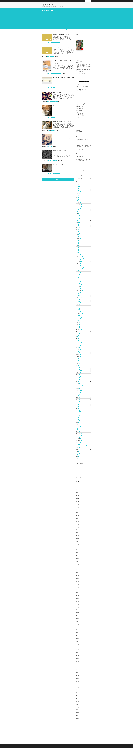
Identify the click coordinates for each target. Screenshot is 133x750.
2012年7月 (77, 698)
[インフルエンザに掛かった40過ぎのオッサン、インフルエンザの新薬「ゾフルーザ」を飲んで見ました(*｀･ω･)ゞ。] (47, 66)
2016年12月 (77, 627)
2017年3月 (77, 623)
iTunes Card (78, 392)
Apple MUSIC (78, 438)
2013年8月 (77, 689)
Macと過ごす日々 (78, 466)
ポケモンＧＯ (78, 261)
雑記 (77, 197)
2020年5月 (77, 564)
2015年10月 (77, 649)
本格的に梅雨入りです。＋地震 (59, 150)
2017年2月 (77, 624)
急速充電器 (78, 238)
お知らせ (78, 324)
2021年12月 (77, 535)
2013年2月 (77, 692)
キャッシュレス (79, 297)
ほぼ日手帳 (78, 318)
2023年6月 (77, 507)
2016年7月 (77, 635)
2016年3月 (77, 641)
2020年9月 (77, 558)
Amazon (78, 449)
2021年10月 (77, 538)
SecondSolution (78, 468)
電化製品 (78, 193)
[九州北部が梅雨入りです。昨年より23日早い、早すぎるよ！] (47, 79)
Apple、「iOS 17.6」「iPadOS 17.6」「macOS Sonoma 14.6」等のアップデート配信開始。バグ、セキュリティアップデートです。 (83, 149)
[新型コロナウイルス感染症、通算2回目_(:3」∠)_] (47, 37)
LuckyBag (78, 383)
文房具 (77, 231)
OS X (77, 358)
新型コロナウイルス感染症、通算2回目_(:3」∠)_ (63, 34)
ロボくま (58, 56)
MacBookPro (78, 370)
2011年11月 (77, 710)
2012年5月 (77, 701)
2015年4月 (77, 658)
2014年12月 (77, 664)
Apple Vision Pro (79, 435)
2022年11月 (77, 518)
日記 (48, 56)
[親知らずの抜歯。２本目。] (47, 168)
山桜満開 (77, 156)
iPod (77, 395)
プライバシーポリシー (79, 477)
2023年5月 (77, 509)
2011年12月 (77, 709)
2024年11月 (77, 484)
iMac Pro (78, 415)
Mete (77, 365)
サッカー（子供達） (79, 290)
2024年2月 (77, 495)
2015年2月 (77, 661)
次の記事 (57, 179)
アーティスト (78, 311)
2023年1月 (77, 515)
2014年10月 (77, 667)
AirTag (77, 451)
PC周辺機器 (78, 356)
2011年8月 (77, 715)
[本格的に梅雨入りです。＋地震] (47, 154)
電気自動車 (78, 191)
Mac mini (78, 379)
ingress (77, 413)
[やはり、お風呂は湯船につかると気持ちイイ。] (47, 125)
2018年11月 (77, 592)
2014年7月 (77, 672)
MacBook (78, 374)
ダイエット (78, 279)
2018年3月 (77, 604)
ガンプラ (78, 299)
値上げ (77, 252)
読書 (77, 209)
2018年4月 (77, 603)
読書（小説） (78, 202)
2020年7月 (77, 561)
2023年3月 (77, 512)
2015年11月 (77, 647)
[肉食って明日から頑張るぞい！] (47, 96)
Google (77, 424)
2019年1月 (77, 589)
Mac (77, 381)
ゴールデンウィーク (53, 101)
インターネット (79, 306)
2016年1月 (77, 644)
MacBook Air (78, 372)
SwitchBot (78, 347)
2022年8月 (77, 523)
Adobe (77, 456)
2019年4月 (77, 584)
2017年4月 (77, 621)
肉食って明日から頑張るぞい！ (59, 92)
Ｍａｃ (77, 186)
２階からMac (47, 5)
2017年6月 (77, 618)
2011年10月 (77, 712)
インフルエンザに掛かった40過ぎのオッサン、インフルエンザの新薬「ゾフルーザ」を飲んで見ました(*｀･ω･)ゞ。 (63, 62)
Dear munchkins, (78, 467)
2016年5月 (77, 638)
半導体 (77, 245)
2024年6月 (77, 489)
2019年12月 (77, 572)
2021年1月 (77, 552)
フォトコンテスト (79, 268)
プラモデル (78, 265)
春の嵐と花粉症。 (56, 105)
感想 (60, 73)
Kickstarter (78, 388)
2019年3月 (77, 586)
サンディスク (78, 288)
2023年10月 (77, 501)
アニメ (77, 315)
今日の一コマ (78, 254)
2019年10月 (77, 575)
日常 (48, 160)
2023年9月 (77, 503)
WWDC (77, 327)
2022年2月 (77, 532)
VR (77, 336)
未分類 (78, 222)
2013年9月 (77, 687)
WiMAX (77, 333)
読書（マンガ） (79, 204)
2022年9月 (77, 521)
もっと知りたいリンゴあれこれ (80, 463)
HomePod (78, 420)
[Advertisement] (66, 19)
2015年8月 (77, 652)
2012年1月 (77, 707)
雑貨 (77, 195)
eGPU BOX (78, 426)
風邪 (51, 146)
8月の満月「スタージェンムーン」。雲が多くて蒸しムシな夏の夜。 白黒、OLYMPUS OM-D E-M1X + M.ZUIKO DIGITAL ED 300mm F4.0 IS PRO (83, 143)
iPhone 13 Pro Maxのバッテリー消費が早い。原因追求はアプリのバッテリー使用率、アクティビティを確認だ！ (83, 164)
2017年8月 (77, 615)
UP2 (77, 340)
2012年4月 (77, 703)
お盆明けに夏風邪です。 (58, 135)
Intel (77, 408)
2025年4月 (77, 483)
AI (77, 454)
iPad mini (78, 401)
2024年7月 (77, 487)
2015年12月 (77, 646)
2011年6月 (77, 718)
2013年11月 (77, 684)
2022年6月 (77, 526)
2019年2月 (77, 587)
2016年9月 (77, 632)
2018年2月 (77, 606)
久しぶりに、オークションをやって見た (61, 47)
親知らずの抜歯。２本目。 (58, 164)
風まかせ (77, 464)
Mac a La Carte (78, 465)
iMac (77, 417)
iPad (77, 404)
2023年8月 (77, 504)
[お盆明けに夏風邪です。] (47, 139)
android (78, 447)
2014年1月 (77, 681)
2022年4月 (77, 529)
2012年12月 (77, 695)
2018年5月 (77, 601)
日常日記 (78, 227)
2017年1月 (77, 626)
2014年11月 (77, 666)
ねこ (77, 320)
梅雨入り (56, 160)
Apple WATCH (79, 433)
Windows (78, 331)
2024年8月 (77, 486)
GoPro (77, 422)
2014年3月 (77, 678)
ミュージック (78, 259)
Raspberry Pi (78, 354)
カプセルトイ (78, 302)
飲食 (77, 188)
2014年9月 (77, 669)
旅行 (77, 229)
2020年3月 (77, 567)
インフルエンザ (53, 73)
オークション (52, 56)
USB (77, 338)
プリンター (78, 263)
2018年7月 (77, 598)
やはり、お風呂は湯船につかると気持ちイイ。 (62, 121)
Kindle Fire (78, 386)
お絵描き (78, 322)
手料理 (77, 234)
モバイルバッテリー (79, 256)
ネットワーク (78, 272)
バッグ (77, 270)
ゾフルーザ (57, 73)
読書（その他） (79, 206)
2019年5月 (77, 583)
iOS (77, 406)
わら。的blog (78, 469)
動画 (77, 247)
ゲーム (78, 295)
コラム (77, 293)
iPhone (78, 397)
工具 (77, 240)
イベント (78, 308)
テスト (77, 277)
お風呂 (52, 130)
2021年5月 (77, 546)
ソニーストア (78, 281)
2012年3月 (77, 704)
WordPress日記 (78, 329)
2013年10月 (77, 686)
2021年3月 (77, 549)
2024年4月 (77, 492)
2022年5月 (77, 527)
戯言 (77, 236)
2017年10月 (77, 612)
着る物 (77, 213)
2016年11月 (77, 629)
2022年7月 (77, 524)
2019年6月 (77, 581)
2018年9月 (77, 595)
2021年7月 (77, 543)
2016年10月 (77, 630)
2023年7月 (77, 506)
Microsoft (78, 363)
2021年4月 (77, 547)
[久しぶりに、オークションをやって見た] (47, 50)
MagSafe (78, 367)
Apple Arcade (78, 442)
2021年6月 (77, 544)
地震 (53, 160)
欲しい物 (78, 218)
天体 (77, 243)
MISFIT (77, 361)
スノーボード (78, 286)
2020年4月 (77, 566)
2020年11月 (77, 555)
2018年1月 (77, 607)
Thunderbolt (78, 345)
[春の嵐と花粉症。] (47, 110)
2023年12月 (77, 498)
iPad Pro (78, 399)
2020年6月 (77, 563)
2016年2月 (77, 643)
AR (77, 429)
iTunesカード (78, 390)
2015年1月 (77, 663)
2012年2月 (77, 706)
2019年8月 (77, 578)
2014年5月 (77, 675)
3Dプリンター (78, 458)
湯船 (54, 130)
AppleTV (78, 431)
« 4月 (76, 181)
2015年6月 (77, 655)
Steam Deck (78, 349)
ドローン (78, 274)
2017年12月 (77, 609)
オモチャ (78, 304)
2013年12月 (77, 683)
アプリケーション (79, 313)
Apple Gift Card (78, 440)
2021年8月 (77, 541)
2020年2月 (77, 569)
